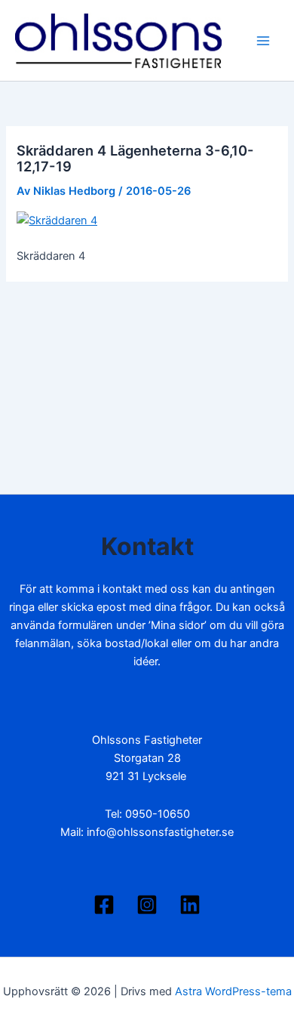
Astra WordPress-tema (233, 991)
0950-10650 (157, 814)
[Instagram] (147, 904)
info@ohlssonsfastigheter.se (160, 832)
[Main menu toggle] (263, 41)
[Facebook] (104, 904)
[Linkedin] (190, 904)
